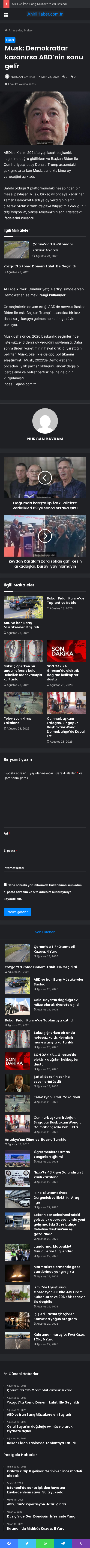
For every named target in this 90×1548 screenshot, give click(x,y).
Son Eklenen (45, 932)
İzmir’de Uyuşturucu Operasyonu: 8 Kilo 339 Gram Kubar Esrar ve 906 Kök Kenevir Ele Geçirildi (59, 1294)
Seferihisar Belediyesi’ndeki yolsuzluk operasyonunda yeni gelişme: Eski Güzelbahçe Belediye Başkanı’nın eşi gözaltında (59, 1224)
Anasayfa (15, 30)
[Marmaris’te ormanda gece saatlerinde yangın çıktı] (17, 1273)
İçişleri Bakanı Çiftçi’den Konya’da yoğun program (55, 1316)
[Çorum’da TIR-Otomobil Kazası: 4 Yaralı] (16, 249)
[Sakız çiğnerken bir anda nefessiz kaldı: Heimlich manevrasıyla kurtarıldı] (23, 651)
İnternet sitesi (14, 868)
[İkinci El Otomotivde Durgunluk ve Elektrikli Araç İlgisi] (17, 1199)
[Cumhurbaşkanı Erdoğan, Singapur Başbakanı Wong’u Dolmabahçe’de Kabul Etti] (66, 703)
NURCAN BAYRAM (23, 76)
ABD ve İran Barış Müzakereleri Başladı (39, 4)
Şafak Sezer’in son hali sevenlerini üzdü (53, 1079)
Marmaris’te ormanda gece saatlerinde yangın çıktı (57, 1269)
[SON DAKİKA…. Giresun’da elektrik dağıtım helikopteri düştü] (66, 651)
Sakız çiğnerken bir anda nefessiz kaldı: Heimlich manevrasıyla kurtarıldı (23, 673)
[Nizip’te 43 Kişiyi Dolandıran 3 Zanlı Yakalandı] (17, 1178)
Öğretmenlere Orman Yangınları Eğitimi (52, 1154)
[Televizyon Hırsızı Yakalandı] (23, 703)
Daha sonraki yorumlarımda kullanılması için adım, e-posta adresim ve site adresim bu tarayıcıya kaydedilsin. (43, 892)
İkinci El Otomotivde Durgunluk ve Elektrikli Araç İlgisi (56, 1197)
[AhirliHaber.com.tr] (45, 14)
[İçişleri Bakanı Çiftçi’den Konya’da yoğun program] (17, 1320)
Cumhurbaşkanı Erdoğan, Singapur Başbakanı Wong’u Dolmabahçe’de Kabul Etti (66, 727)
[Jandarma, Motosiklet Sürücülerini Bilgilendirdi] (17, 1252)
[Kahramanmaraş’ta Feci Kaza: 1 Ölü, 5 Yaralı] (17, 1340)
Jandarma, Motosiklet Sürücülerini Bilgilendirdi (54, 1249)
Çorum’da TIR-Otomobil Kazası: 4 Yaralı (54, 949)
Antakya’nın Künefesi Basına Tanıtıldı (36, 1139)
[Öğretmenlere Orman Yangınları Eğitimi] (17, 1158)
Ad (7, 833)
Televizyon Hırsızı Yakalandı (18, 720)
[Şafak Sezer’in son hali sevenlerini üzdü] (17, 1083)
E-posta (11, 850)
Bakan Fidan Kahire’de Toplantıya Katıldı (65, 600)
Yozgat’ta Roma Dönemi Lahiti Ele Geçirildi (40, 266)
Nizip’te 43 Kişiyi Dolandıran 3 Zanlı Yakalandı (59, 1174)
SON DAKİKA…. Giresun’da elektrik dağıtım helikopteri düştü (63, 673)
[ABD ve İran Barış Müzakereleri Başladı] (23, 607)
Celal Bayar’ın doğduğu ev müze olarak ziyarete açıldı (57, 1002)
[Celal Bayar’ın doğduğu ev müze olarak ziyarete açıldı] (17, 1006)
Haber (28, 30)
